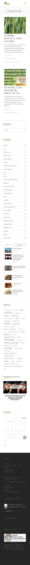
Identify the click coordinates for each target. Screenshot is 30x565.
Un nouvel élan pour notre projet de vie (13, 90)
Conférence (15, 321)
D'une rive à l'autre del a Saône (10, 179)
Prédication (7, 345)
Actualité (5, 145)
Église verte (6, 183)
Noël (14, 334)
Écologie (6, 364)
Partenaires (19, 340)
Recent (8, 245)
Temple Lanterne (9, 358)
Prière (22, 343)
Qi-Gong (8, 348)
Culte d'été (16, 324)
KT (5, 331)
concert (23, 318)
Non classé (6, 214)
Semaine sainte (9, 356)
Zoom (12, 361)
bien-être (8, 313)
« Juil (4, 445)
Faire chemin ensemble (8, 186)
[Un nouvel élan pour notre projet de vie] (15, 77)
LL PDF (22, 332)
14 (18, 431)
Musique (7, 334)
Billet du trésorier (7, 155)
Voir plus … (9, 511)
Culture (5, 176)
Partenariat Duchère (8, 220)
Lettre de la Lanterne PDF (9, 207)
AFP (4, 148)
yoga (6, 361)
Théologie (5, 231)
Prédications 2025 (7, 227)
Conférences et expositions (10, 166)
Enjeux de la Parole (10, 329)
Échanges (19, 361)
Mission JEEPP (6, 210)
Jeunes (20, 329)
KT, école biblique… (8, 193)
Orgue (19, 337)
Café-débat (17, 313)
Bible (22, 310)
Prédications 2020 (7, 224)
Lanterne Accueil (7, 203)
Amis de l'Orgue (8, 310)
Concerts (5, 162)
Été (5, 369)
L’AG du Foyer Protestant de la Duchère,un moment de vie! (19, 268)
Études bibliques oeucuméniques (13, 366)
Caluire (6, 316)
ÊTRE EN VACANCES (17, 248)
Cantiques (15, 316)
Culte (4, 172)
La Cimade (5, 200)
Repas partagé (18, 348)
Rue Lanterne (7, 351)
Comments (19, 245)
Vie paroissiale (14, 62)
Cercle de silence (7, 159)
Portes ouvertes (11, 343)
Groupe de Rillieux (7, 190)
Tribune (5, 234)
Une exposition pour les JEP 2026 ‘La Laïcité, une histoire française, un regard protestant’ (18, 257)
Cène (5, 326)
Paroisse (9, 340)
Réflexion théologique (10, 353)
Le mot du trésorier (17, 283)
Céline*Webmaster (11, 58)
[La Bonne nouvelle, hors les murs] (15, 25)
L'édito (8, 62)
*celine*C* (7, 549)
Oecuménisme (6, 217)
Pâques (15, 345)
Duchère (12, 326)
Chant (17, 318)
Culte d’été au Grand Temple (15, 504)
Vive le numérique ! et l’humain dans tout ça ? (18, 276)
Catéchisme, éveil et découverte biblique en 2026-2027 (18, 291)
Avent (16, 310)
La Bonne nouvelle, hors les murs (13, 38)
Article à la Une (6, 152)
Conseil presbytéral (8, 169)
